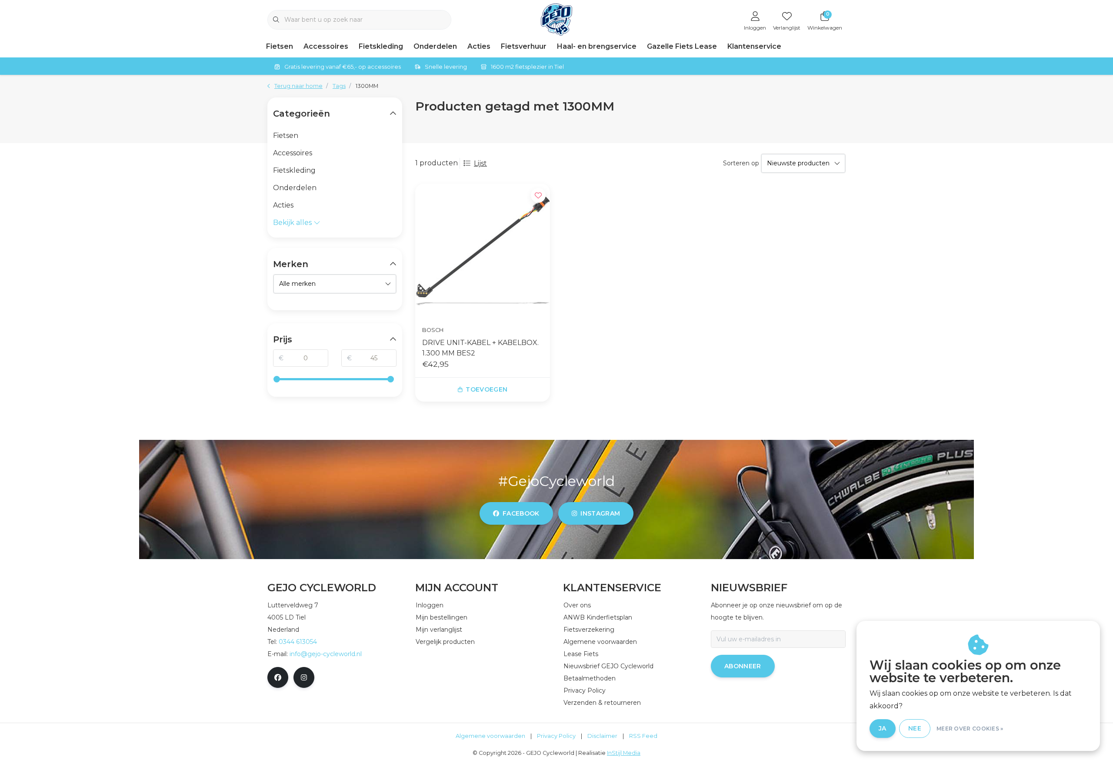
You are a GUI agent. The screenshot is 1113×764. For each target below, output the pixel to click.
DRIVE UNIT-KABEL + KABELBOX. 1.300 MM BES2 (480, 347)
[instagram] (303, 677)
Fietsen (279, 46)
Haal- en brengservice (596, 46)
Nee (914, 728)
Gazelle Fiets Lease (682, 46)
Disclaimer (602, 736)
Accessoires (325, 46)
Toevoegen (486, 389)
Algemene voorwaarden (490, 736)
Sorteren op (741, 163)
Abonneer (742, 666)
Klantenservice (754, 46)
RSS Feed (643, 736)
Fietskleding (381, 46)
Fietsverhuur (524, 46)
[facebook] (277, 677)
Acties (478, 46)
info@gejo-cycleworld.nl (326, 654)
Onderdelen (435, 46)
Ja (882, 728)
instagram (600, 513)
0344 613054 (298, 642)
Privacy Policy (556, 736)
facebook (521, 513)
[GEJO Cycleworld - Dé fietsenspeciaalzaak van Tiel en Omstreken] (557, 19)
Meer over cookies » (969, 728)
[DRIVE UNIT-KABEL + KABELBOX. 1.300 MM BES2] (482, 251)
